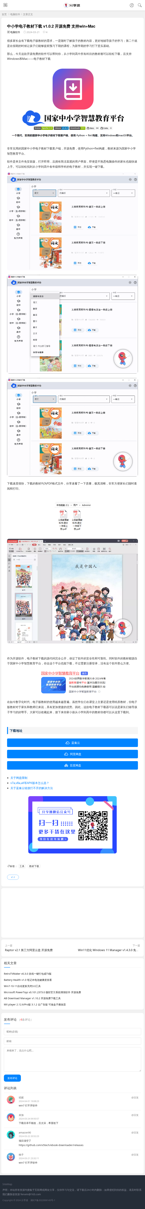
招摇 (21, 1097)
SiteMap (7, 1184)
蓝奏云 (75, 743)
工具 (21, 866)
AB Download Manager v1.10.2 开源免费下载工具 (32, 998)
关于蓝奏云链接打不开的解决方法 (31, 788)
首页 (4, 14)
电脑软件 (15, 14)
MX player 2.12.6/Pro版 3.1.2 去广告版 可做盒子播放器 (35, 1004)
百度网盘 (75, 765)
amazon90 (25, 1132)
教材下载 (34, 866)
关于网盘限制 (18, 778)
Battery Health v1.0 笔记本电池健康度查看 (28, 980)
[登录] (131, 5)
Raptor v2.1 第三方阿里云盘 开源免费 (29, 950)
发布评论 (12, 1078)
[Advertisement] (72, 913)
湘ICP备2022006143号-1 (42, 1200)
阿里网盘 (75, 754)
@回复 (135, 1097)
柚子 (21, 1154)
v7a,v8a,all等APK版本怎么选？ (29, 783)
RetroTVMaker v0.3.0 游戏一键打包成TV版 (27, 973)
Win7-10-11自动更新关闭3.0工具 (22, 986)
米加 (21, 1115)
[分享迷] (72, 6)
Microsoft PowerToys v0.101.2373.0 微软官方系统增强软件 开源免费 (42, 992)
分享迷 (24, 1200)
